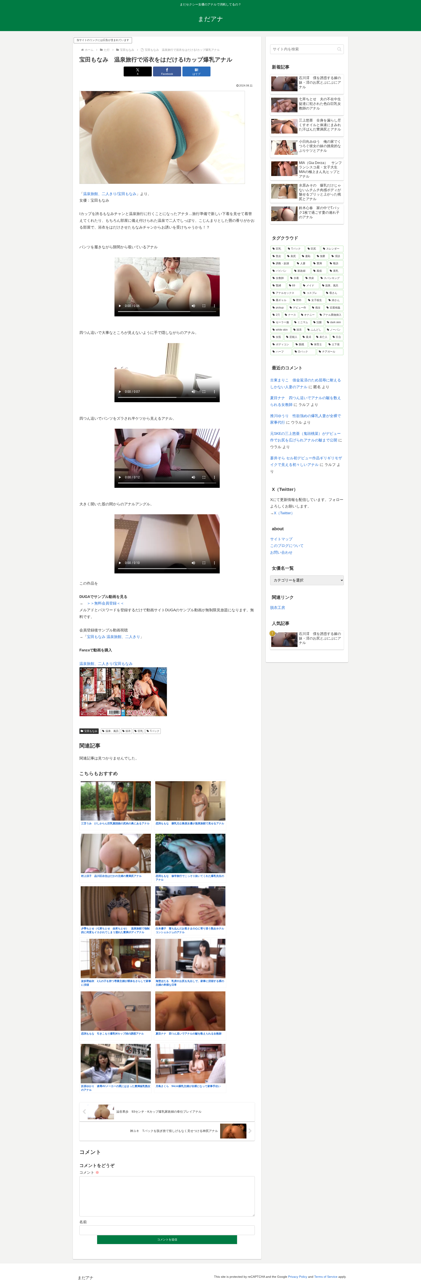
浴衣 (128, 731)
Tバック (154, 731)
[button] (339, 49)
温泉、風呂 (112, 731)
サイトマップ (281, 539)
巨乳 (140, 731)
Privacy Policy (297, 1276)
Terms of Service (325, 1276)
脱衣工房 (277, 608)
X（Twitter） (284, 513)
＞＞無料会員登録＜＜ (105, 603)
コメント (89, 1172)
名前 (83, 1222)
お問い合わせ (281, 552)
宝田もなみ (90, 731)
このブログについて (287, 546)
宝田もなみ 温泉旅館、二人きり (113, 637)
